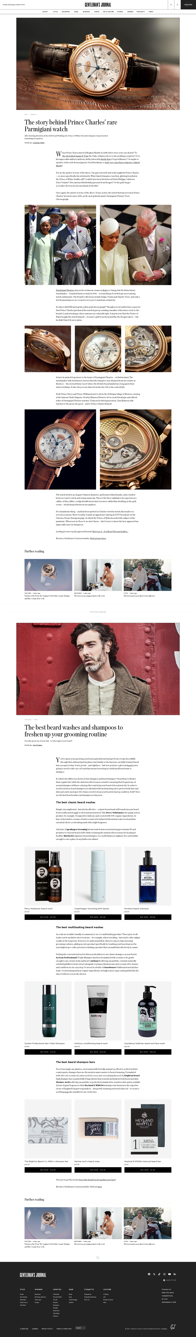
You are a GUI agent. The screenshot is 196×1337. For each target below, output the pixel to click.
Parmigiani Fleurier (65, 290)
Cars (70, 1297)
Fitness (120, 11)
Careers (35, 1328)
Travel (96, 11)
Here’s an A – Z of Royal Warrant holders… (110, 532)
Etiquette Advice (90, 1297)
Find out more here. (98, 539)
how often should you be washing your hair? (97, 1180)
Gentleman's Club (169, 1302)
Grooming (66, 11)
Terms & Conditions (63, 1328)
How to (86, 1299)
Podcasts (141, 11)
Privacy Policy (47, 1328)
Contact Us (166, 1289)
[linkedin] (174, 1274)
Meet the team (168, 1292)
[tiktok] (159, 1274)
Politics (55, 1316)
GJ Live (164, 1299)
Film (104, 1302)
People (55, 1308)
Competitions (167, 1296)
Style (55, 11)
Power (37, 1302)
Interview (56, 1310)
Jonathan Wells (38, 143)
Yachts (71, 1302)
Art (104, 1297)
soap (66, 1092)
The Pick (23, 1305)
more (99, 1187)
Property (56, 1305)
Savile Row (106, 159)
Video (151, 11)
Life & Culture (108, 11)
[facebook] (149, 1274)
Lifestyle (56, 1294)
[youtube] (169, 1274)
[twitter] (154, 1274)
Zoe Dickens (37, 745)
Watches (23, 1299)
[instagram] (164, 1274)
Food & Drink (57, 1297)
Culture (106, 1294)
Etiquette (87, 1294)
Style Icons (24, 1302)
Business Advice (40, 1297)
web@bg (164, 1328)
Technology (73, 1299)
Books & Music (108, 1299)
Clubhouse (24, 1328)
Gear (76, 11)
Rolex (105, 290)
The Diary (56, 1313)
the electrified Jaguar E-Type (75, 156)
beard (129, 765)
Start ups (38, 1299)
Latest (45, 11)
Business (86, 11)
